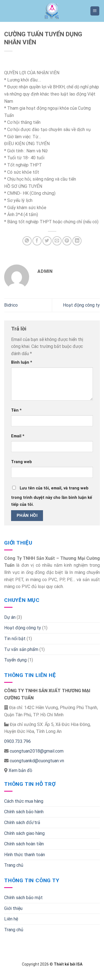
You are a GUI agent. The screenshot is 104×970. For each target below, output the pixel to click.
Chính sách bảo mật (23, 897)
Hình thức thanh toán (24, 854)
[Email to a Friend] (57, 240)
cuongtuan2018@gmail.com (37, 751)
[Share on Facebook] (37, 240)
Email (17, 436)
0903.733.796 (17, 741)
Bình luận (21, 362)
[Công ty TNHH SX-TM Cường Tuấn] (52, 11)
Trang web (21, 462)
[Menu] (95, 11)
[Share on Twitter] (47, 240)
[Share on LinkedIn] (77, 240)
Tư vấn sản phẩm (21, 649)
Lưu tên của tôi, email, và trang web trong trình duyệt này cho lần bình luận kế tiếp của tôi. (51, 496)
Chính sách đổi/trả (22, 822)
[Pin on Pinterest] (67, 240)
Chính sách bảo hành (24, 811)
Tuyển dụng (15, 660)
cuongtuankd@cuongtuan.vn (37, 760)
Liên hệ (11, 919)
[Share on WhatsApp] (27, 240)
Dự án (10, 617)
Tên (16, 410)
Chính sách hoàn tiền (24, 843)
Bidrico (11, 305)
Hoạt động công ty (81, 305)
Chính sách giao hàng (24, 833)
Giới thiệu (13, 908)
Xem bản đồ (19, 770)
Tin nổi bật (15, 638)
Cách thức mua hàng (23, 801)
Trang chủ (13, 865)
